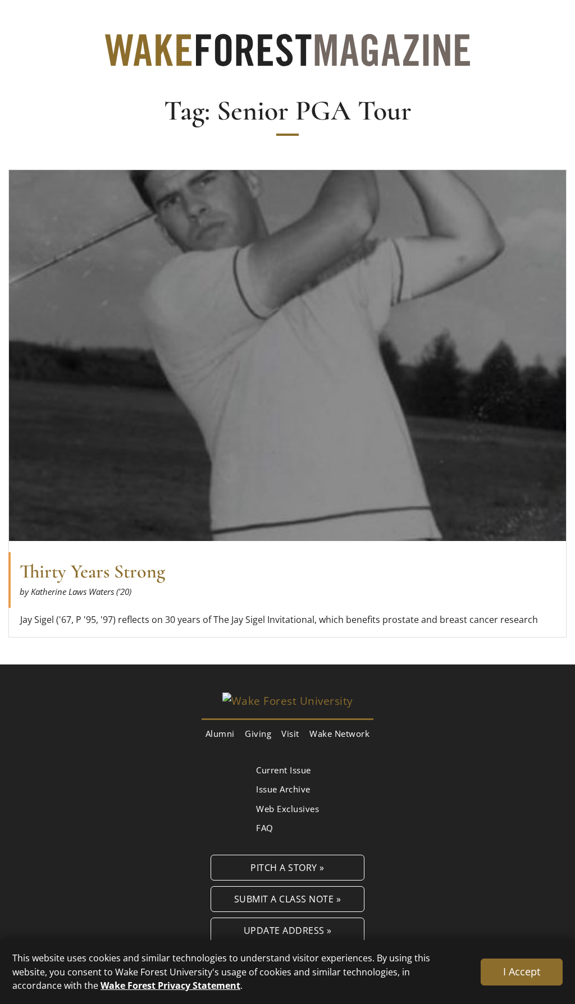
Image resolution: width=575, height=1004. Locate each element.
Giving (258, 733)
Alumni (220, 733)
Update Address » (288, 930)
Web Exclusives (287, 808)
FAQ (264, 827)
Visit (290, 733)
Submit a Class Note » (287, 898)
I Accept (521, 971)
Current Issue (283, 770)
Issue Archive (283, 789)
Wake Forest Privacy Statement (170, 985)
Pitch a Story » (287, 867)
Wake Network (339, 733)
